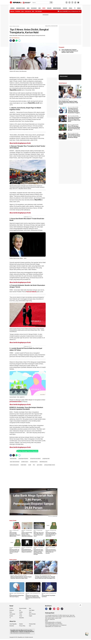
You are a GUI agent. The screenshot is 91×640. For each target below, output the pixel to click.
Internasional (28, 11)
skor (28, 8)
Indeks (79, 8)
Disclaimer (12, 625)
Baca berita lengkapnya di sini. (20, 143)
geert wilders (39, 464)
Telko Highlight (38, 11)
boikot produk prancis (14, 464)
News (14, 26)
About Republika (13, 623)
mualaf (29, 464)
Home (11, 26)
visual (70, 8)
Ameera (11, 608)
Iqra (20, 610)
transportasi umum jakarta (35, 458)
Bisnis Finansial (57, 8)
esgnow (65, 8)
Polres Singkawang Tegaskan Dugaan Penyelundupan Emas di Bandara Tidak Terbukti (70, 51)
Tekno (20, 614)
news (43, 8)
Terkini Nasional (63, 83)
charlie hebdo (23, 464)
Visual (20, 615)
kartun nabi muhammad (14, 461)
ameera (12, 8)
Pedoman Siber (32, 623)
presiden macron (24, 461)
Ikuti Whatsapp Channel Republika (28, 451)
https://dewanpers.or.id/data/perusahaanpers (20, 632)
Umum (17, 26)
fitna (34, 464)
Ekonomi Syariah (20, 8)
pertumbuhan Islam (16, 401)
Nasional (12, 11)
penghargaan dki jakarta (23, 458)
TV (74, 8)
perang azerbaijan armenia (49, 464)
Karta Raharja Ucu (15, 37)
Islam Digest (31, 610)
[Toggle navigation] (11, 2)
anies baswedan (13, 458)
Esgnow (11, 615)
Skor (30, 608)
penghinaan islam (46, 458)
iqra (39, 8)
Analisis (21, 612)
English (30, 615)
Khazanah (12, 610)
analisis (49, 8)
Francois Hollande (31, 291)
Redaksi (21, 623)
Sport (22, 11)
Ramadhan (21, 617)
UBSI (33, 11)
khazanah (34, 8)
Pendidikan (17, 11)
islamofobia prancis (43, 461)
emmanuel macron (34, 461)
